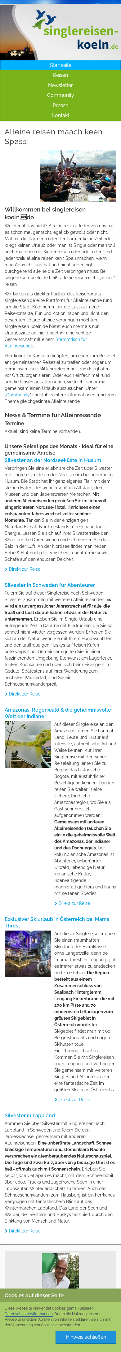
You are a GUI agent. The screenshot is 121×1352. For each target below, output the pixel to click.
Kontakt (60, 115)
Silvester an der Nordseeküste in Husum (53, 460)
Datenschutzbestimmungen (29, 1314)
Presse (60, 105)
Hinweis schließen (86, 1337)
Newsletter (60, 85)
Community (60, 95)
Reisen (60, 75)
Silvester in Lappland (30, 1116)
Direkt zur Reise (24, 569)
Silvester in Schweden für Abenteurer (50, 585)
